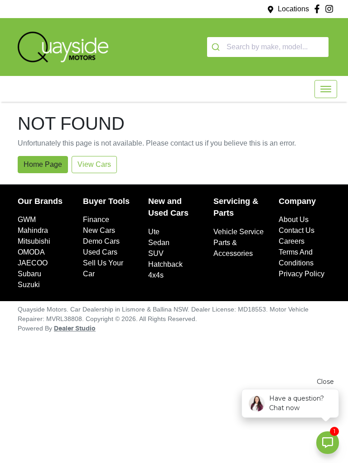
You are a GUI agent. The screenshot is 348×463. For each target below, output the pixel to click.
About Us (294, 219)
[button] (325, 89)
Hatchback (165, 264)
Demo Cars (101, 241)
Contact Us (296, 230)
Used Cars (100, 252)
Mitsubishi (34, 241)
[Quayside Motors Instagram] (331, 9)
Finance (96, 219)
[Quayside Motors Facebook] (319, 9)
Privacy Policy (301, 274)
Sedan (158, 242)
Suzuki (29, 284)
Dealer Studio (75, 329)
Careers (291, 241)
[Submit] (217, 47)
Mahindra (33, 230)
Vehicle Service (238, 232)
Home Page (43, 164)
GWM (27, 219)
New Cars (99, 230)
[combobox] (268, 47)
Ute (154, 232)
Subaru (29, 274)
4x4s (156, 275)
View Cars (94, 164)
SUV (156, 253)
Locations (293, 9)
